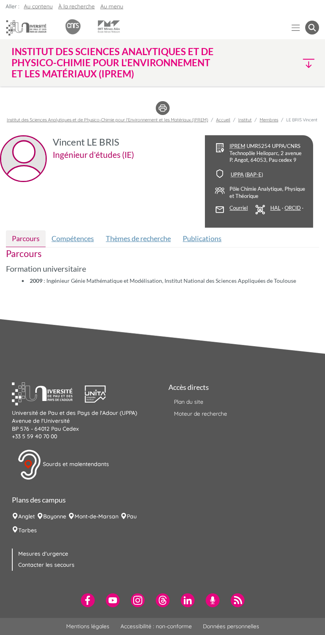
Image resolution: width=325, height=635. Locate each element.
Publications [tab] (202, 238)
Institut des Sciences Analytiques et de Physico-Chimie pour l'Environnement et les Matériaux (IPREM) (107, 120)
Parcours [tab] (26, 238)
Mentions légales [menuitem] (87, 626)
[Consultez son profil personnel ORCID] (293, 208)
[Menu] (296, 27)
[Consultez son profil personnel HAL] (275, 208)
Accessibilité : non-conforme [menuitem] (156, 626)
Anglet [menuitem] (26, 516)
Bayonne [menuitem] (54, 516)
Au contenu (38, 6)
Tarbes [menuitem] (27, 530)
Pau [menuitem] (132, 516)
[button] (282, 63)
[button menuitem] (312, 28)
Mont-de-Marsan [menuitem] (97, 516)
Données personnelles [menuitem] (231, 626)
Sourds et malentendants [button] (75, 464)
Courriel (238, 208)
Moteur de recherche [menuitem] (200, 413)
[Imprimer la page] (163, 107)
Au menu (111, 6)
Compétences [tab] (73, 238)
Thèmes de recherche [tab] (138, 238)
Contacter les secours (46, 564)
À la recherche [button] (76, 6)
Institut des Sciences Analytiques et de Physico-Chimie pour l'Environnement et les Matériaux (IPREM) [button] (112, 62)
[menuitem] (87, 600)
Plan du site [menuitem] (188, 401)
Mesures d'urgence (43, 553)
